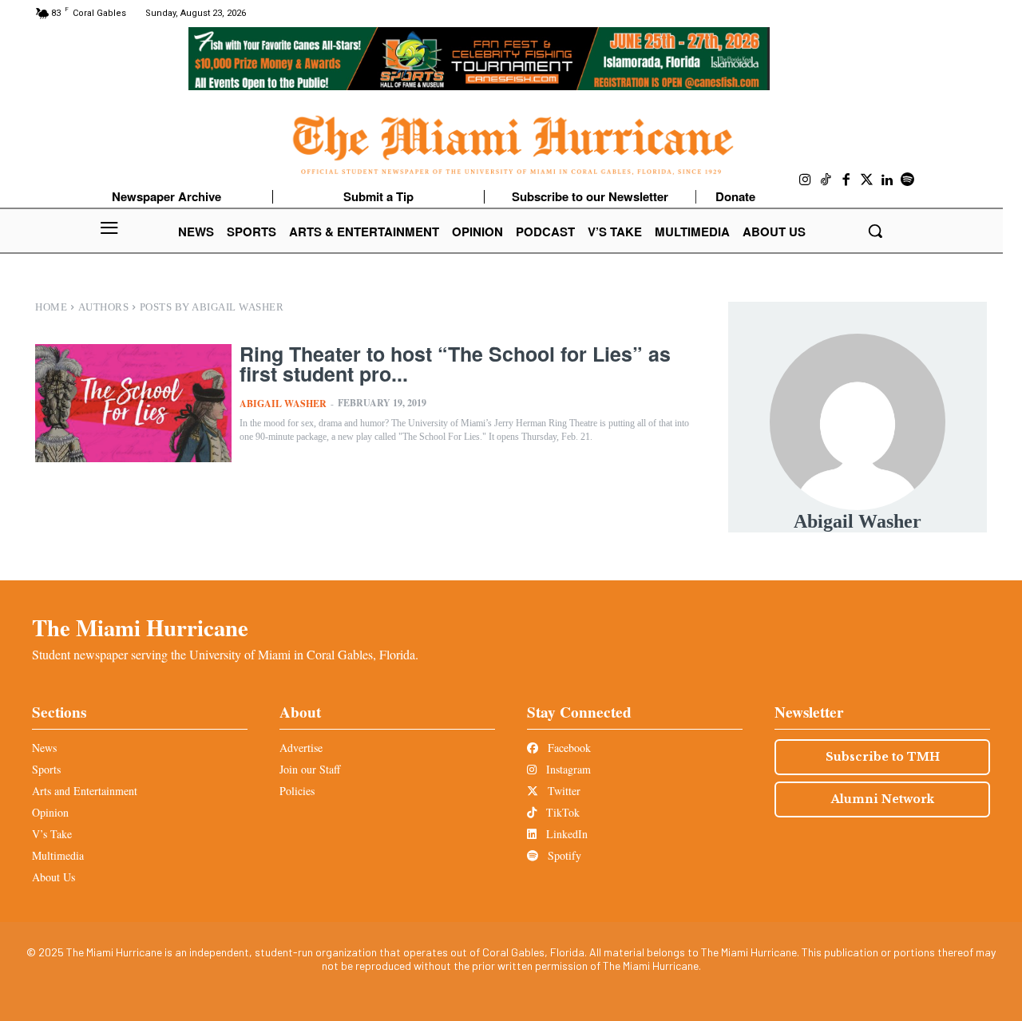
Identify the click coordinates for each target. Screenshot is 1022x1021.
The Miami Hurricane (140, 627)
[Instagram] (805, 180)
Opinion (50, 812)
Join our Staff (309, 769)
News (44, 747)
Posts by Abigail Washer (212, 307)
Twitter (562, 790)
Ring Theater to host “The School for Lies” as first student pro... (455, 363)
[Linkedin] (887, 180)
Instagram (567, 769)
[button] (875, 231)
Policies (297, 790)
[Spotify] (907, 180)
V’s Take (52, 833)
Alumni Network (882, 799)
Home (51, 307)
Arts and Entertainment (84, 790)
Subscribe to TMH (883, 757)
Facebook (568, 747)
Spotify (563, 855)
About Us (53, 876)
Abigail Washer (283, 403)
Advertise (301, 747)
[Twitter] (867, 180)
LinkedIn (565, 833)
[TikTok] (826, 180)
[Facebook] (846, 180)
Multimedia (58, 855)
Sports (46, 769)
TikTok (561, 812)
